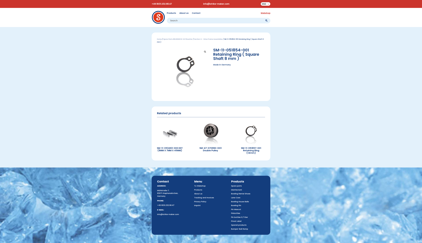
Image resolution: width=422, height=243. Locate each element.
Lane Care (235, 197)
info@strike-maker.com (216, 4)
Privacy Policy (200, 201)
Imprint (197, 205)
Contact (196, 13)
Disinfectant (236, 190)
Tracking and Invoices (204, 197)
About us (184, 13)
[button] (265, 4)
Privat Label (236, 221)
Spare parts (236, 186)
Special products (238, 225)
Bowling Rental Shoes (240, 193)
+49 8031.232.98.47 (162, 4)
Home (159, 39)
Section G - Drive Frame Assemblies (208, 39)
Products (171, 13)
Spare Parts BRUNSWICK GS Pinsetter (177, 39)
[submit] (266, 20)
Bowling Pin (236, 205)
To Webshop (200, 186)
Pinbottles (235, 213)
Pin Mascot (236, 209)
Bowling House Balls (240, 201)
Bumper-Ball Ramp (239, 229)
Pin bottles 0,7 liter (239, 217)
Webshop (265, 13)
